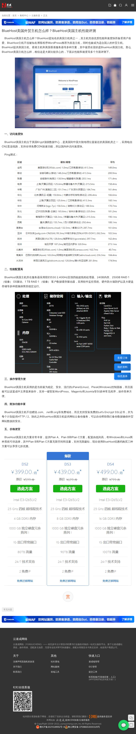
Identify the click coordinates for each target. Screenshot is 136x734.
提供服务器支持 (105, 716)
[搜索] (120, 5)
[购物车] (115, 5)
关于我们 (17, 666)
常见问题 (8, 609)
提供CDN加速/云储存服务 (77, 720)
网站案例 (55, 666)
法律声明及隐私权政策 (23, 661)
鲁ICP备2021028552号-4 (52, 727)
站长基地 (55, 661)
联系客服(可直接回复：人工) (102, 677)
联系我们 (17, 671)
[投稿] (109, 5)
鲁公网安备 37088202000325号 (84, 727)
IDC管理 (93, 666)
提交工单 (93, 671)
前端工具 (55, 671)
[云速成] (7, 5)
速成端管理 (94, 661)
